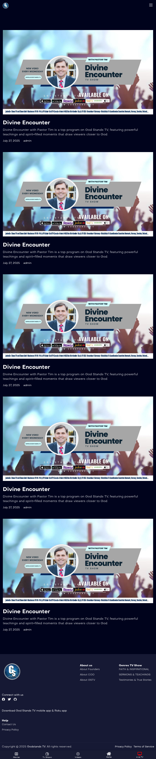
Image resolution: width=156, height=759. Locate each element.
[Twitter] (9, 699)
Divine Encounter (26, 122)
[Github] (15, 699)
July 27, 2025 (11, 140)
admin (27, 140)
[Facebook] (3, 699)
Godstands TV (36, 746)
